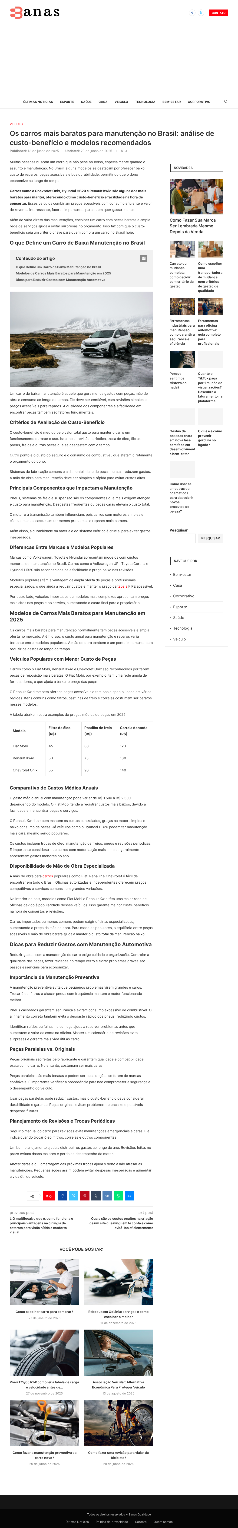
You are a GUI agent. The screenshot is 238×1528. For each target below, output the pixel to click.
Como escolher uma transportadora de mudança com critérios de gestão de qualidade (210, 277)
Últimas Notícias (38, 102)
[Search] (226, 102)
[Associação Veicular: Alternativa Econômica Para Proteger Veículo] (118, 1353)
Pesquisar (179, 530)
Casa (103, 102)
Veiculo (121, 102)
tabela (122, 586)
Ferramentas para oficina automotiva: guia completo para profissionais (209, 332)
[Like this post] (50, 1196)
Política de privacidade (112, 1522)
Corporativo (199, 102)
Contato (141, 1522)
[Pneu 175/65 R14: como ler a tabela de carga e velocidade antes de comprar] (44, 1353)
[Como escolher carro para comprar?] (44, 1282)
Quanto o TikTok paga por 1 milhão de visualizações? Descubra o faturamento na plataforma (210, 387)
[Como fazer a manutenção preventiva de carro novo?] (44, 1423)
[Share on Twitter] (73, 1195)
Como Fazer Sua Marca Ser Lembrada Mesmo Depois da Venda (193, 226)
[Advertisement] (119, 60)
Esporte (67, 102)
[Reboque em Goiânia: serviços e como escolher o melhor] (118, 1282)
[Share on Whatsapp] (118, 1195)
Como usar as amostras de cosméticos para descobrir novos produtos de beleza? (181, 497)
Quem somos (163, 1522)
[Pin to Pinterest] (84, 1195)
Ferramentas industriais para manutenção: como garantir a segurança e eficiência (182, 332)
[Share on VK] (107, 1195)
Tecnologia (145, 102)
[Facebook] (192, 13)
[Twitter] (201, 13)
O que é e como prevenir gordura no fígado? (210, 438)
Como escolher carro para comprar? (44, 1312)
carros (48, 876)
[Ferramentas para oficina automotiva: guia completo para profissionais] (210, 306)
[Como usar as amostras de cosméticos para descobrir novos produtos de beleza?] (182, 469)
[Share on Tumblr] (96, 1195)
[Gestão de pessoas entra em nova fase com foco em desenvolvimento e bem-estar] (182, 416)
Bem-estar (171, 102)
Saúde (86, 102)
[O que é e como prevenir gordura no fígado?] (210, 416)
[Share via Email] (129, 1195)
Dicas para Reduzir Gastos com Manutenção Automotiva (60, 280)
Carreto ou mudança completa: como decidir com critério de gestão (182, 274)
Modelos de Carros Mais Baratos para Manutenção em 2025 (63, 273)
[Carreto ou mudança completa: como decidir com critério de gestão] (182, 249)
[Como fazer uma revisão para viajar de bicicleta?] (118, 1423)
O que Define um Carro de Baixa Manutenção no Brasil (58, 267)
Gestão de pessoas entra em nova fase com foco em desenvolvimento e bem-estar (182, 442)
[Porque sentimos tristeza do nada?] (182, 359)
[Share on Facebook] (62, 1195)
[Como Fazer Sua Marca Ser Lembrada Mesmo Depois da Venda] (196, 196)
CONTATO (218, 13)
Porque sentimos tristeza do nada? (178, 380)
